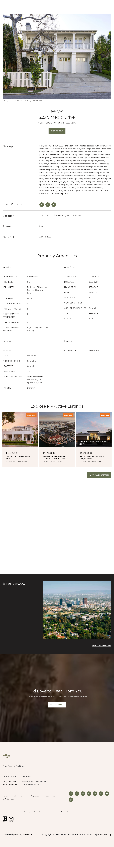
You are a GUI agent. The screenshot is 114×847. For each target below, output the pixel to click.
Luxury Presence (23, 834)
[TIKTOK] (71, 799)
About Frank (19, 796)
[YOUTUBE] (107, 793)
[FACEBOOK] (89, 793)
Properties (35, 796)
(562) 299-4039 (9, 781)
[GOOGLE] (71, 793)
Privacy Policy (104, 834)
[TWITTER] (101, 793)
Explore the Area (102, 645)
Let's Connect (8, 799)
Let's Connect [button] (57, 705)
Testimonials (50, 796)
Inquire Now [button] (57, 131)
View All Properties (99, 475)
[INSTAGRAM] (95, 793)
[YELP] (77, 793)
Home (5, 796)
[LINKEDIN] (83, 793)
